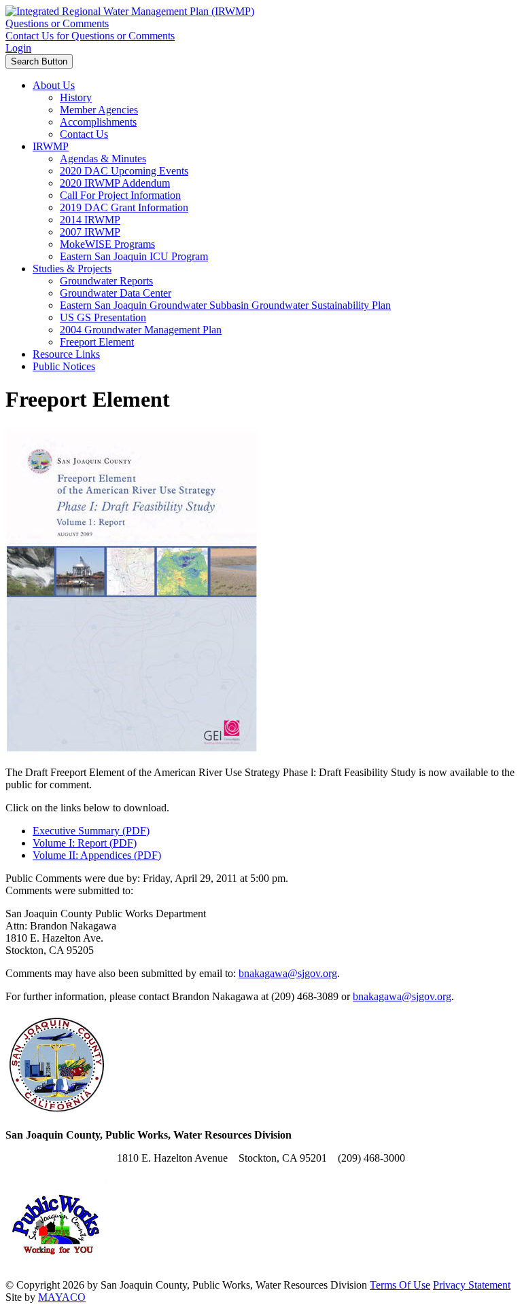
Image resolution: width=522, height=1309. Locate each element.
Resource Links (66, 354)
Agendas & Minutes (103, 158)
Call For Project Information (120, 195)
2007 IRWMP (90, 232)
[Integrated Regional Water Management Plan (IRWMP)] (129, 11)
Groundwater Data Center (115, 293)
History (76, 97)
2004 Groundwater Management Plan (141, 329)
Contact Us (84, 134)
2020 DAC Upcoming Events (124, 171)
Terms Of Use (400, 1285)
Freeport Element (97, 342)
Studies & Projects (72, 268)
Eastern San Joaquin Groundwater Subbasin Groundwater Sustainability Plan (225, 305)
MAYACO (62, 1297)
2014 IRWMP (90, 219)
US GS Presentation (103, 317)
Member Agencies (99, 109)
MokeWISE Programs (107, 244)
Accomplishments (98, 122)
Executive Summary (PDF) (91, 830)
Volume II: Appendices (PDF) (97, 855)
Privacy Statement (471, 1285)
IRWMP (51, 146)
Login (18, 48)
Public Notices (64, 366)
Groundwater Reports (106, 281)
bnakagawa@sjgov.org (288, 973)
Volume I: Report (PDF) (85, 843)
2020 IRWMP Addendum (115, 183)
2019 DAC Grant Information (124, 207)
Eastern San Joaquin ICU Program (134, 256)
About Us (54, 85)
